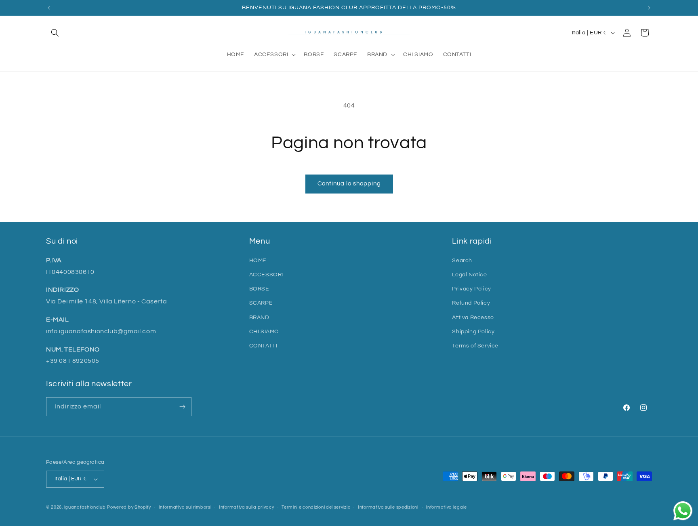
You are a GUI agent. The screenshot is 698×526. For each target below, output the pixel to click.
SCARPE (261, 303)
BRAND (259, 317)
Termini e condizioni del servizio (316, 507)
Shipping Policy (473, 332)
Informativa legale (446, 507)
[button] (55, 33)
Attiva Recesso (473, 317)
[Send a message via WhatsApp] (683, 511)
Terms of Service (475, 346)
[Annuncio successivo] (649, 7)
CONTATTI (263, 346)
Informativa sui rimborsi (185, 507)
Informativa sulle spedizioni (388, 507)
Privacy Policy (471, 289)
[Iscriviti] (182, 406)
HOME (258, 260)
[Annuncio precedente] (49, 7)
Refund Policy (471, 303)
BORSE (259, 289)
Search (462, 260)
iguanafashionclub (85, 507)
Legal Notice (469, 275)
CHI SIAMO (264, 332)
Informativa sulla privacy (246, 507)
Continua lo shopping (349, 184)
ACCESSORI (266, 275)
